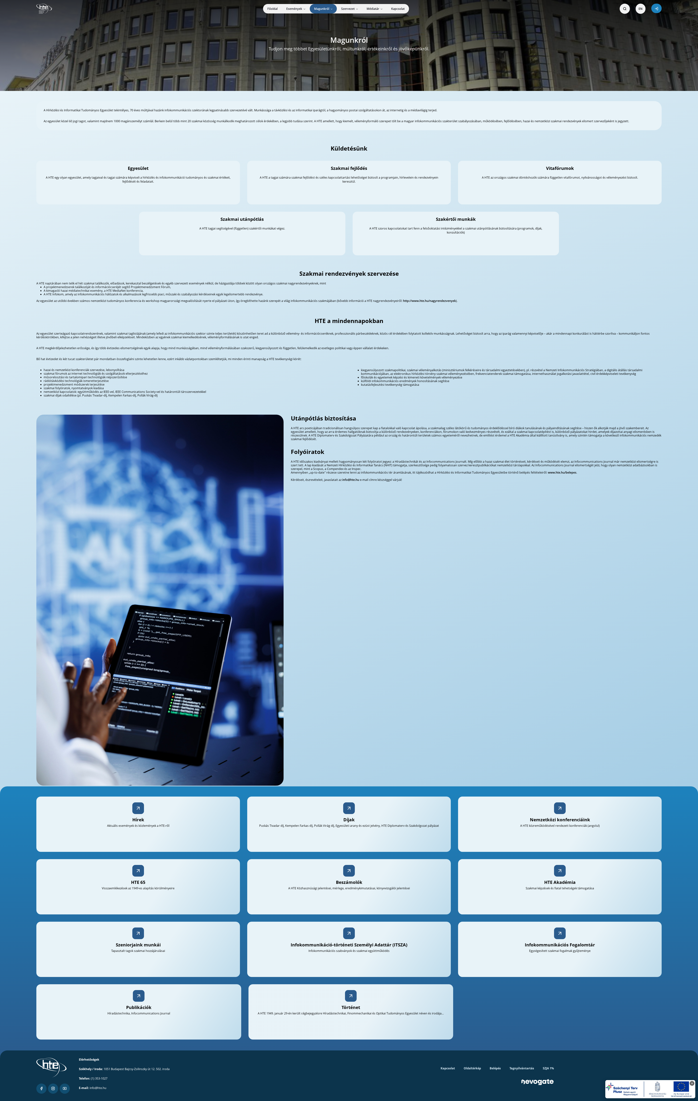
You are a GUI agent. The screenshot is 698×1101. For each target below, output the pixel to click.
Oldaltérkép (472, 1068)
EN (641, 9)
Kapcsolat (448, 1068)
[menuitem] (272, 8)
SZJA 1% (548, 1068)
